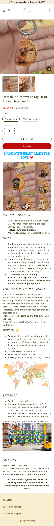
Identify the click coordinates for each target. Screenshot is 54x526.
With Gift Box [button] (30, 119)
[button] (4, 10)
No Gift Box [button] (11, 119)
